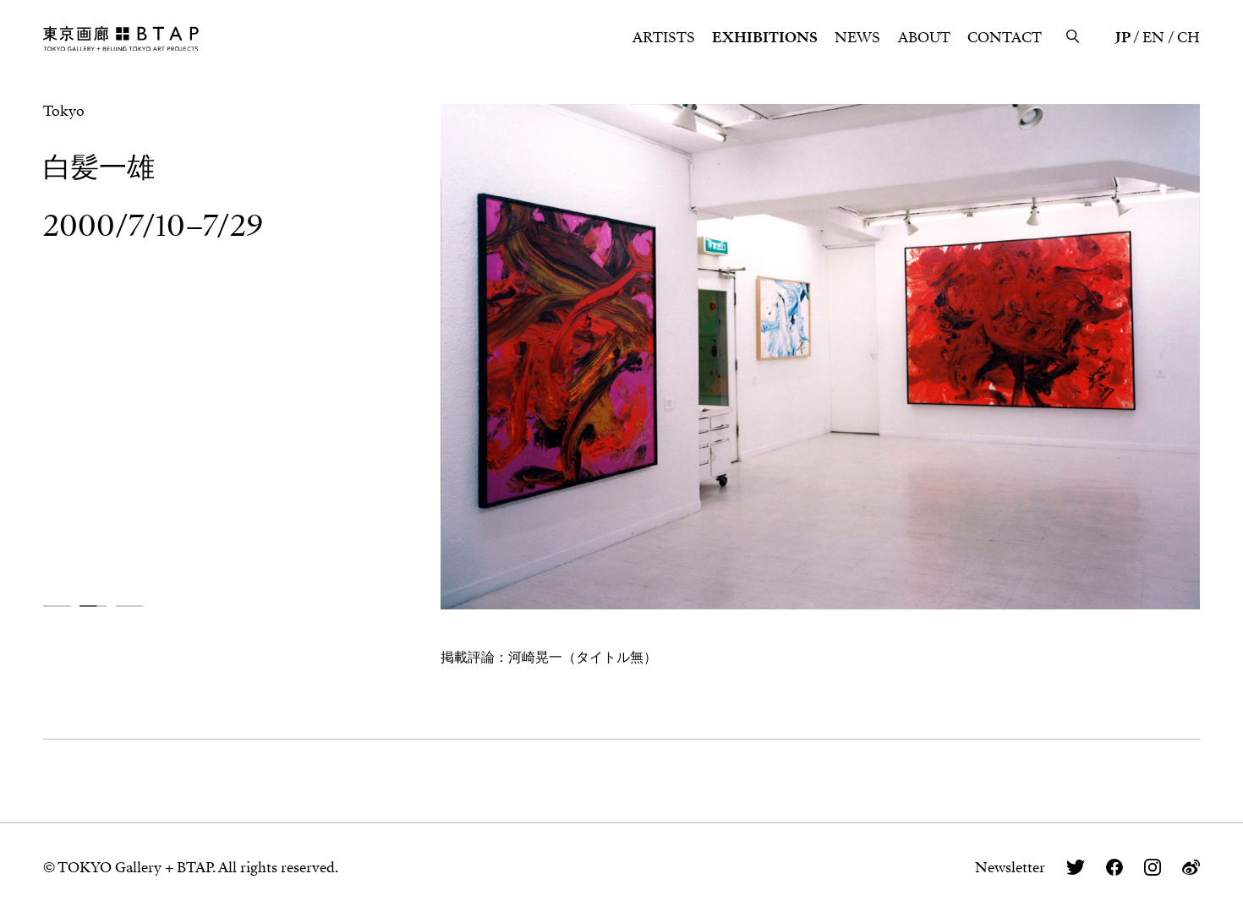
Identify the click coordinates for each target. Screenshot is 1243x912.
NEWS (857, 37)
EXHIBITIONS (765, 37)
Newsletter (1010, 867)
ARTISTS (663, 37)
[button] (57, 606)
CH (1188, 37)
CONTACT (1004, 37)
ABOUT (924, 37)
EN (1153, 37)
